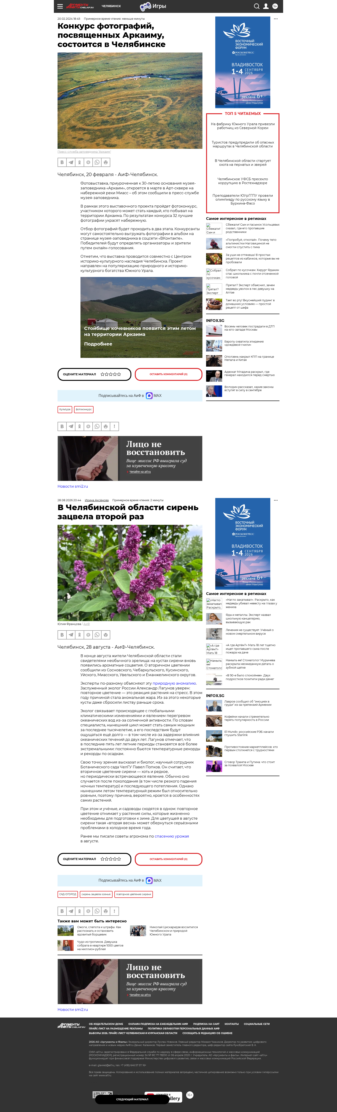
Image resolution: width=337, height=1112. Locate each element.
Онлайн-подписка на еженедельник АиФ (158, 1024)
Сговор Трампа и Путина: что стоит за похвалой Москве (249, 764)
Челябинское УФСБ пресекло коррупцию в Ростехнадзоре (243, 181)
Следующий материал (132, 1099)
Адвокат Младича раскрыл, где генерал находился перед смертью (249, 373)
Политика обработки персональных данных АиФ (184, 1028)
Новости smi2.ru (73, 486)
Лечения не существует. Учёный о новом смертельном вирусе (250, 631)
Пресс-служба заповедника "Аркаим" (84, 151)
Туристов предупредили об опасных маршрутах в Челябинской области (243, 144)
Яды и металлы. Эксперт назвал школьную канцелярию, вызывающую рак (248, 618)
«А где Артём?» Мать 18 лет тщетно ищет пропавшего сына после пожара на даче (251, 648)
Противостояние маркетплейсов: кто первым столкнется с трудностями (251, 748)
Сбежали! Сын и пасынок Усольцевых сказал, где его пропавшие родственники (252, 228)
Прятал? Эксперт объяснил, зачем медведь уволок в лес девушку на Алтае (250, 288)
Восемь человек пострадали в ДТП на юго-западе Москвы (249, 328)
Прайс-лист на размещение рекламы (116, 1028)
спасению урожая (172, 836)
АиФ (86, 624)
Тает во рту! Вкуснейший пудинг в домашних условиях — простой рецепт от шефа (250, 304)
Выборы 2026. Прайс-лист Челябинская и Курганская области (133, 1033)
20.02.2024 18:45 (69, 18)
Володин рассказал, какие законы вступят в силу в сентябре (248, 388)
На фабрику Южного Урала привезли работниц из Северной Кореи (243, 126)
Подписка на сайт (206, 1024)
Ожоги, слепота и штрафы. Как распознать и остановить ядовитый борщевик (99, 930)
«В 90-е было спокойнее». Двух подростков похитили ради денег (250, 677)
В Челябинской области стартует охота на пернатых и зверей (243, 163)
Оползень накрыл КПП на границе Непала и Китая (249, 358)
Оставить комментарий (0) (169, 374)
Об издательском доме (106, 1024)
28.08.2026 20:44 (69, 500)
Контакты (232, 1024)
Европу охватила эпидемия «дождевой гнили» (244, 343)
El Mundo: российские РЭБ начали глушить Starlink (249, 733)
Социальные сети (257, 1024)
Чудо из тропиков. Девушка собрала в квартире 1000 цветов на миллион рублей (100, 945)
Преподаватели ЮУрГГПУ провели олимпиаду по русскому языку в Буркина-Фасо (243, 199)
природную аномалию (174, 683)
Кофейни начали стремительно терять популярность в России (246, 718)
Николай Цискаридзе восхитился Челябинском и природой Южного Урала (174, 930)
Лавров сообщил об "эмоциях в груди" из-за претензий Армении (247, 703)
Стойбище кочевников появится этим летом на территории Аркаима (140, 331)
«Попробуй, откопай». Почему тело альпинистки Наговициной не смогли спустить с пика (251, 243)
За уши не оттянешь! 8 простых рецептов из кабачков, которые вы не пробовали (252, 258)
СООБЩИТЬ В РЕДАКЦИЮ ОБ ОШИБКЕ (207, 1033)
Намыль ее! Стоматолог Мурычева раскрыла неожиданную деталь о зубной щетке (250, 663)
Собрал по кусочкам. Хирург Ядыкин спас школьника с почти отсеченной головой (252, 273)
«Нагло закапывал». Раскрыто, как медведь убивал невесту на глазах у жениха (251, 603)
